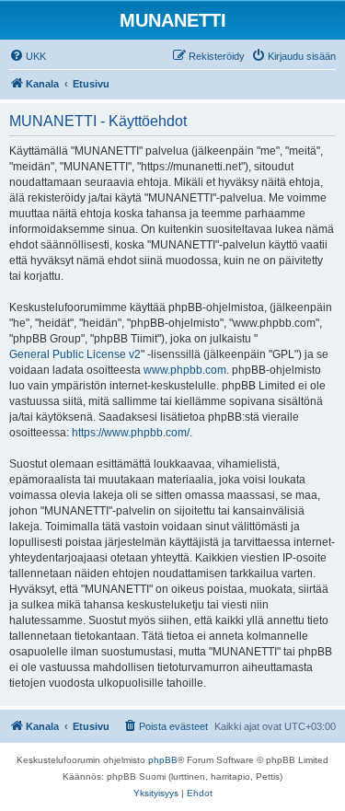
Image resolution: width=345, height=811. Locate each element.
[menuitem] (27, 56)
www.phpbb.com (185, 370)
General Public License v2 (75, 354)
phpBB (163, 760)
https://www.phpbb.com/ (131, 432)
